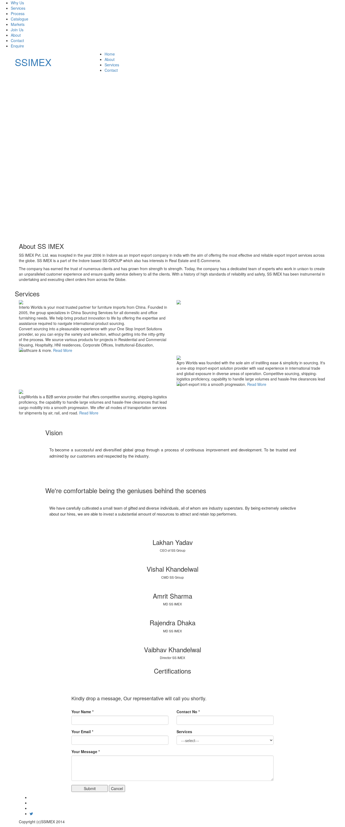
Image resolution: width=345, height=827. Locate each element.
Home (110, 54)
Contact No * (188, 711)
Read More (62, 350)
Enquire (17, 46)
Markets (18, 24)
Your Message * (85, 751)
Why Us (17, 2)
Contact (17, 40)
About (16, 35)
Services (18, 8)
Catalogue (19, 19)
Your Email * (82, 731)
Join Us (17, 29)
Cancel (117, 788)
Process (18, 13)
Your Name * (82, 711)
